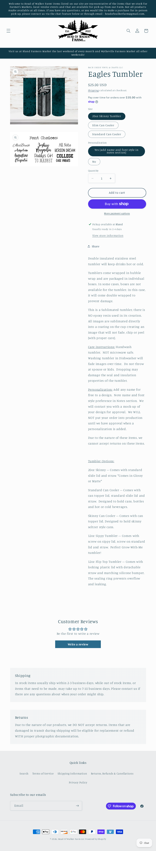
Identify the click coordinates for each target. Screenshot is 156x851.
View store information (107, 235)
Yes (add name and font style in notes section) (117, 151)
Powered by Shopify (95, 839)
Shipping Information (72, 773)
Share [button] (95, 246)
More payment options (117, 213)
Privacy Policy (78, 782)
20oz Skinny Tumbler (106, 116)
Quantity (93, 170)
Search (24, 773)
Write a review (78, 644)
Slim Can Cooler (103, 125)
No (94, 161)
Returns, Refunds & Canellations (112, 773)
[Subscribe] (77, 805)
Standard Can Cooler (106, 134)
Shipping (93, 90)
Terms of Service (43, 773)
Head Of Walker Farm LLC (71, 839)
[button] (8, 30)
